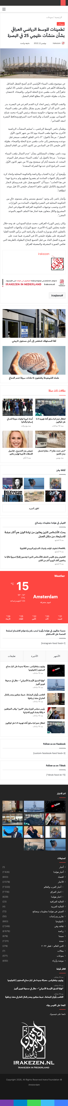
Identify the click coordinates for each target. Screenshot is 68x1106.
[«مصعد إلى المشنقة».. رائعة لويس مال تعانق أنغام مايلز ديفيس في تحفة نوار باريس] (13, 496)
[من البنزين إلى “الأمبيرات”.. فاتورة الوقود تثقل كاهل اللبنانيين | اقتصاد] (12, 819)
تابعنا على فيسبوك (58, 1014)
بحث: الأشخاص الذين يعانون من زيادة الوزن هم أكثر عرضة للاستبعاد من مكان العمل (35, 534)
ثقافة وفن (59, 926)
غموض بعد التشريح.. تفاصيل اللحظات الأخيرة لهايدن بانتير (20, 452)
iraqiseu (56, 295)
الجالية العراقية (57, 901)
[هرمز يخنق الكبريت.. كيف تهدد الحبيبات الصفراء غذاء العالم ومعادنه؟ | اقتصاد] (34, 844)
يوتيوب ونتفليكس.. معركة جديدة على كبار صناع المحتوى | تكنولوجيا (25, 668)
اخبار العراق (55, 891)
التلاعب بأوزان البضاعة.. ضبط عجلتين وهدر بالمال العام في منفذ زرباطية (24, 696)
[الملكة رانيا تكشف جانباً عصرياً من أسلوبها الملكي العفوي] (34, 832)
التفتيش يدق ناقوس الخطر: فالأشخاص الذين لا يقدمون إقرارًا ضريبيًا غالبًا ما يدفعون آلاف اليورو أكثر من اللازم (35, 558)
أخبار (61, 867)
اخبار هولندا (56, 896)
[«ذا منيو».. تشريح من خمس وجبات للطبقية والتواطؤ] (55, 496)
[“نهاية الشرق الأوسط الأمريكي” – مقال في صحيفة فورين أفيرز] (56, 685)
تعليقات (11, 656)
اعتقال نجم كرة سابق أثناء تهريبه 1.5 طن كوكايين (50, 420)
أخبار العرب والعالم (52, 887)
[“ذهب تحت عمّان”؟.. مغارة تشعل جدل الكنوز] (50, 439)
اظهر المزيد (34, 508)
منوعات (49, 17)
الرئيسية (59, 17)
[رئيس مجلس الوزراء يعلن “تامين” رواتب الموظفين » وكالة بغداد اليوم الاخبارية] (56, 713)
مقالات (60, 951)
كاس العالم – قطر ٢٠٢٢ (52, 946)
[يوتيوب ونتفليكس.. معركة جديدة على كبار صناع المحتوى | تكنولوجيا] (56, 671)
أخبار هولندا (58, 872)
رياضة (61, 931)
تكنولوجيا (60, 921)
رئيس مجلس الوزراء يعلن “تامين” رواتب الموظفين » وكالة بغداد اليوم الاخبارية (24, 710)
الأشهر (57, 656)
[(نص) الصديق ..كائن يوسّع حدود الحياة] (55, 483)
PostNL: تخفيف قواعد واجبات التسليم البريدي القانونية (42, 548)
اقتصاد (61, 877)
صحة (61, 941)
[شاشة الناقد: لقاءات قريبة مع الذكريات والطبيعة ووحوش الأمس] (34, 483)
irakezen (57, 43)
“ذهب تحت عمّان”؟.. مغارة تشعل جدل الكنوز (51, 452)
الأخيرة (34, 656)
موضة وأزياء (58, 960)
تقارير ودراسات (56, 916)
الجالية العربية (57, 906)
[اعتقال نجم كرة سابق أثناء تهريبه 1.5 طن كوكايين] (50, 407)
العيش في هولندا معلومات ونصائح (48, 911)
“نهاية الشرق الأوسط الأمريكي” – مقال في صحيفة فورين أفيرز (25, 682)
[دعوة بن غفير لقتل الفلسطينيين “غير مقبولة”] (12, 832)
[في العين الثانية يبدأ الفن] (34, 496)
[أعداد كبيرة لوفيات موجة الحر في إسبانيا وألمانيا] (18, 407)
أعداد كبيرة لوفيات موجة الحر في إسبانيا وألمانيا (20, 420)
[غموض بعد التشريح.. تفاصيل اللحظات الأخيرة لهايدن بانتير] (18, 439)
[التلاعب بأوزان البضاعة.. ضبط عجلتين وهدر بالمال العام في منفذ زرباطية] (56, 699)
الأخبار (61, 882)
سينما (61, 936)
